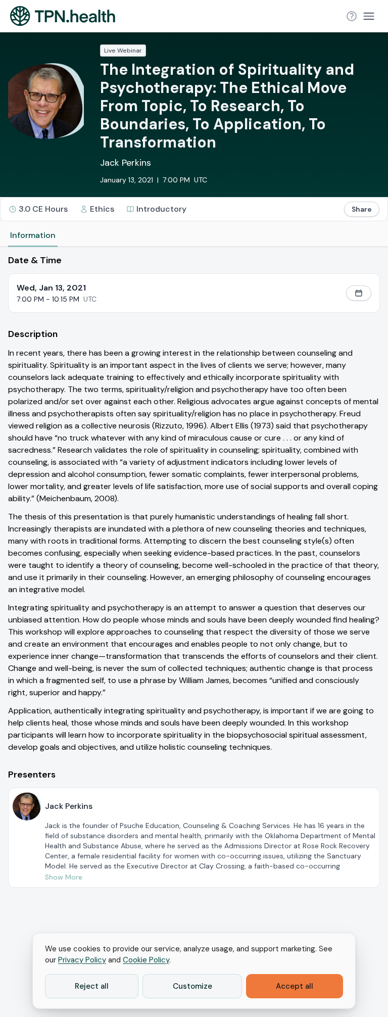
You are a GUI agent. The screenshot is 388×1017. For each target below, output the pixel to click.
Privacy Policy (82, 960)
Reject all (92, 986)
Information (33, 235)
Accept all (294, 986)
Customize (192, 986)
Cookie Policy (146, 960)
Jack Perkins (125, 163)
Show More (63, 877)
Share (362, 209)
